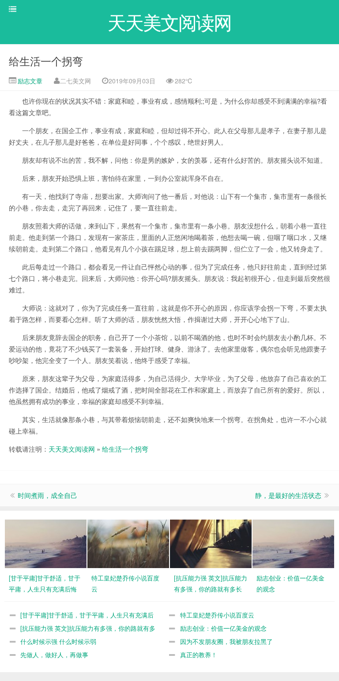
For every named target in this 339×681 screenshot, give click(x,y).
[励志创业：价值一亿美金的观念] (293, 543)
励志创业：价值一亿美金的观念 (223, 628)
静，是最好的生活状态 (288, 495)
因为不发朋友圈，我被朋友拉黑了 (226, 641)
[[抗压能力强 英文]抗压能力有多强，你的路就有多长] (211, 543)
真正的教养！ (198, 654)
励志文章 (29, 80)
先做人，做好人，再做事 (54, 654)
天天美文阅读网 (72, 448)
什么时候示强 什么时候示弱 (58, 641)
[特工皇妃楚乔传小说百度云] (128, 543)
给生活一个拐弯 (46, 60)
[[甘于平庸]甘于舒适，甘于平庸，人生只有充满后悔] (46, 543)
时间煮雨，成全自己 (47, 495)
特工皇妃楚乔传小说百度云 (217, 614)
